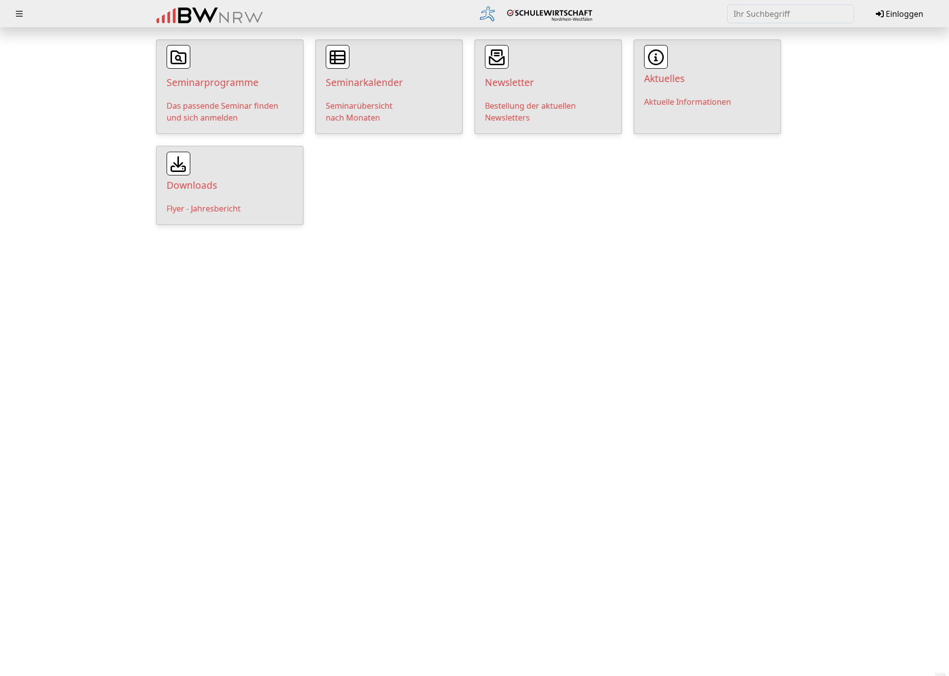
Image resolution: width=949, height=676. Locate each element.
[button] (19, 14)
